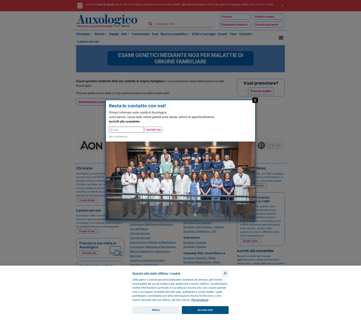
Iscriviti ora (153, 129)
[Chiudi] (225, 273)
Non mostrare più (118, 136)
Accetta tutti (205, 309)
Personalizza (199, 299)
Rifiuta (156, 309)
